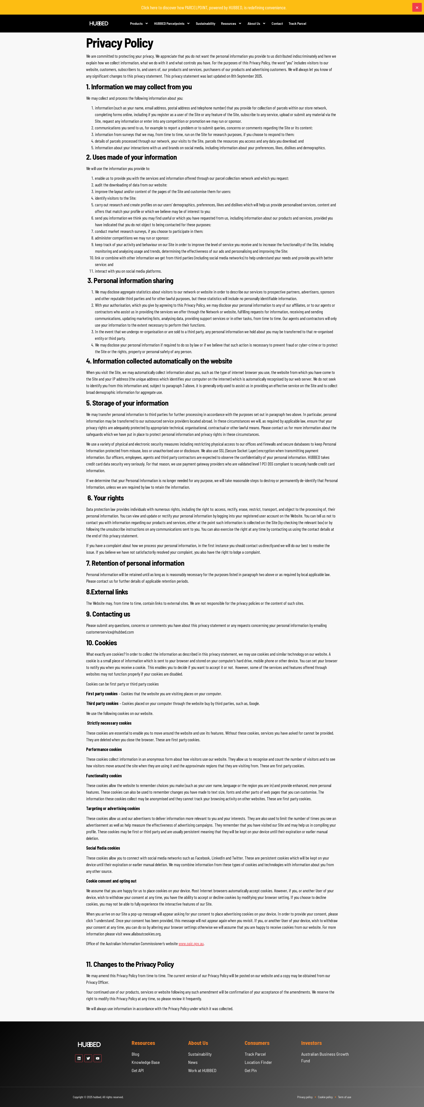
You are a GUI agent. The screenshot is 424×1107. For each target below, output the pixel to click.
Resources (228, 23)
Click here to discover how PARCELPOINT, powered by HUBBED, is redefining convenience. (213, 7)
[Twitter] (88, 1058)
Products (136, 23)
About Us (254, 23)
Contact (277, 23)
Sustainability (205, 23)
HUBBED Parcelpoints (169, 23)
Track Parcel (297, 23)
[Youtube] (97, 1058)
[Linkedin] (79, 1058)
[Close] (417, 7)
